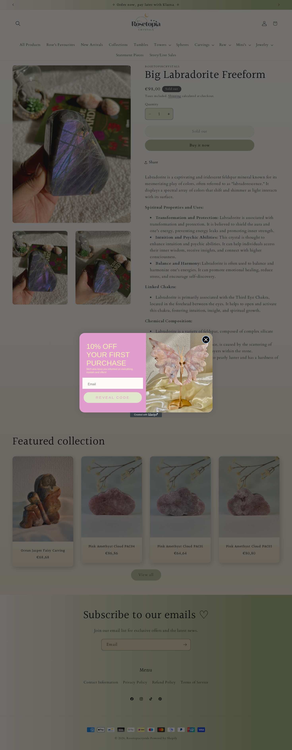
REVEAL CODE (113, 398)
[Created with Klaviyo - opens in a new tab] (146, 414)
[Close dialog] (205, 339)
